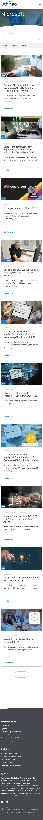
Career (14, 46)
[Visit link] (21, 83)
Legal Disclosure (16, 812)
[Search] (39, 39)
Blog (5, 46)
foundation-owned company (12, 793)
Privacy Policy (5, 812)
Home (3, 33)
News (24, 46)
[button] (21, 674)
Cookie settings (34, 809)
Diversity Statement (29, 812)
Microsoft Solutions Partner (15, 778)
